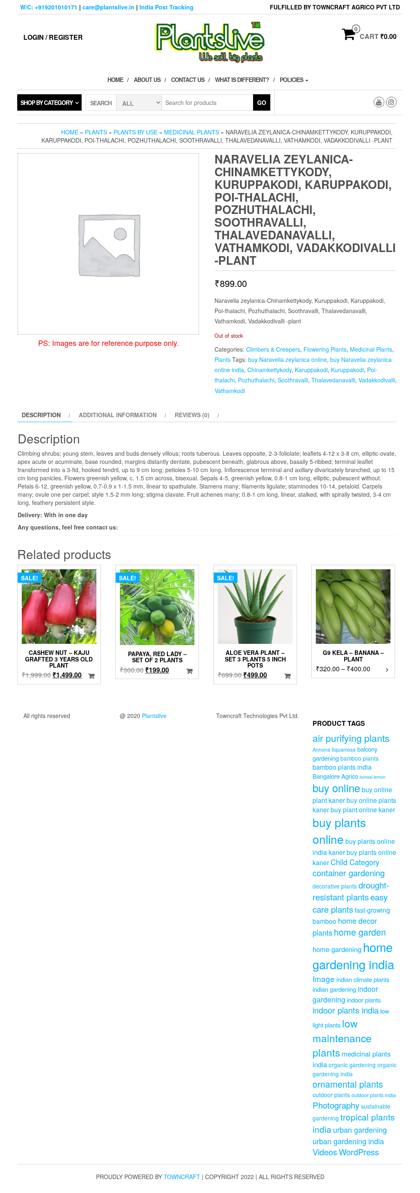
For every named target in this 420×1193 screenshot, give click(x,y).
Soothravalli (293, 380)
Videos (325, 1152)
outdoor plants (331, 1095)
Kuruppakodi (347, 370)
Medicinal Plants (191, 132)
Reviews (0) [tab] (192, 415)
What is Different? (242, 79)
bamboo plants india (342, 766)
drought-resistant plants (351, 891)
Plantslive (154, 715)
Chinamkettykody (269, 370)
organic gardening (352, 1065)
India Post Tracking (166, 7)
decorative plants (335, 886)
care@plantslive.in (108, 7)
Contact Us (187, 79)
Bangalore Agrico (335, 776)
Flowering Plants (325, 349)
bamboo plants (359, 758)
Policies (292, 79)
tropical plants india (354, 1123)
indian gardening (334, 989)
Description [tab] (41, 415)
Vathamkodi (230, 390)
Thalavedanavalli (333, 380)
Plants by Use (136, 132)
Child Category (355, 862)
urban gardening (360, 1129)
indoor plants (364, 999)
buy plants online (339, 830)
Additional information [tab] (118, 415)
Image (324, 978)
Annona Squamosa (334, 749)
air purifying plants (351, 738)
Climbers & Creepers (273, 349)
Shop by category (47, 102)
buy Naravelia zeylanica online (287, 359)
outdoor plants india (374, 1095)
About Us (147, 79)
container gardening (349, 873)
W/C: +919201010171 (49, 7)
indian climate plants (362, 979)
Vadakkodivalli (376, 380)
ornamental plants (348, 1083)
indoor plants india (346, 1010)
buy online (336, 787)
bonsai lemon (373, 777)
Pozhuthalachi (256, 380)
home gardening (337, 949)
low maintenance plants (342, 1037)
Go (261, 102)
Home (115, 79)
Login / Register (53, 37)
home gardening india (353, 955)
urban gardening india (348, 1141)
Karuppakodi (311, 370)
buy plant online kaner (363, 809)
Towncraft (182, 1177)
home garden (360, 931)
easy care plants (350, 903)
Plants (96, 132)
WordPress (359, 1152)
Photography (336, 1105)
